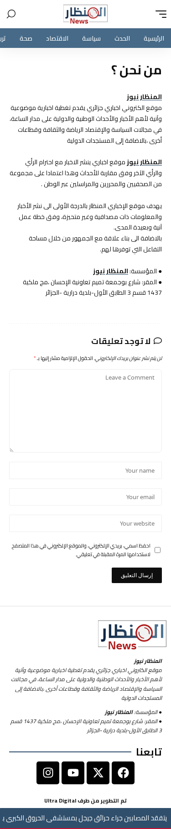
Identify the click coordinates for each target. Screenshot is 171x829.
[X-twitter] (98, 772)
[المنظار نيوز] (85, 14)
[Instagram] (47, 772)
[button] (158, 14)
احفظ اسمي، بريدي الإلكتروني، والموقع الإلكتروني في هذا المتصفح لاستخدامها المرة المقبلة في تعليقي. (81, 549)
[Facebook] (123, 772)
